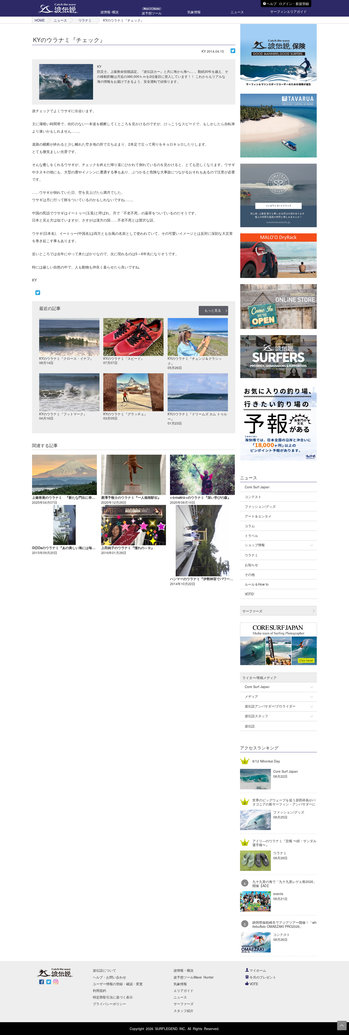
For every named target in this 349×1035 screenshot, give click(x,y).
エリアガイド (183, 990)
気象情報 (180, 983)
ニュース (60, 20)
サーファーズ (183, 1003)
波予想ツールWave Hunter (194, 977)
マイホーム (258, 970)
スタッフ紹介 (183, 1010)
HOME (40, 20)
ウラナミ (85, 20)
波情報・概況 (183, 970)
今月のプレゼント (263, 977)
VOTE (254, 983)
